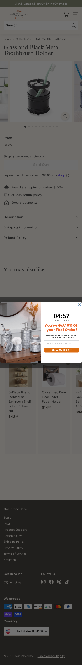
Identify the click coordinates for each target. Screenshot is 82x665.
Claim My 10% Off (61, 350)
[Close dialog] (79, 304)
